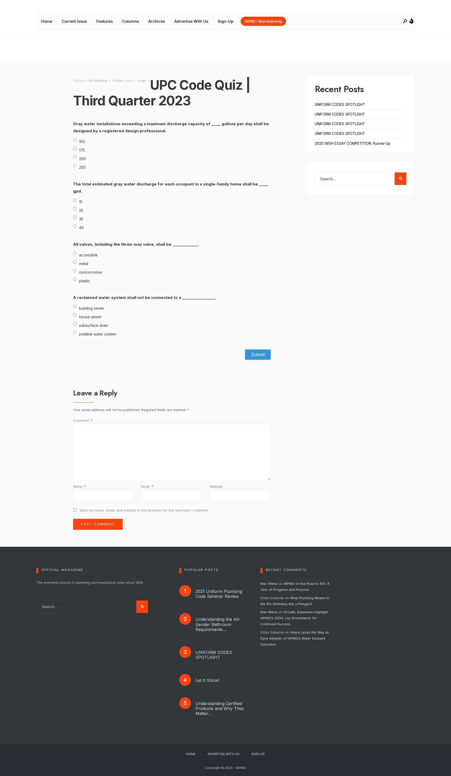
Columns (130, 21)
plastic (84, 281)
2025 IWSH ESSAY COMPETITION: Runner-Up (352, 143)
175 (82, 150)
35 (81, 219)
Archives (156, 21)
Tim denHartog (97, 80)
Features (104, 21)
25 (81, 210)
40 (81, 227)
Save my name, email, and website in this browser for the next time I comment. (144, 510)
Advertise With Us (191, 21)
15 (80, 202)
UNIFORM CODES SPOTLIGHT (340, 105)
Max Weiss (269, 584)
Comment (82, 420)
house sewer (90, 317)
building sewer (91, 308)
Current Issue (74, 21)
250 (82, 167)
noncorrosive (90, 272)
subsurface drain (93, 325)
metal (83, 263)
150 (82, 141)
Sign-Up (225, 21)
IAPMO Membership (263, 21)
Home (46, 21)
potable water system (97, 334)
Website (216, 486)
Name (79, 486)
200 (82, 159)
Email (147, 486)
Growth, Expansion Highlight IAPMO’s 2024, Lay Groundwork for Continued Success (294, 618)
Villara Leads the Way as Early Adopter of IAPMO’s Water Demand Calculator (294, 638)
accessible (88, 255)
